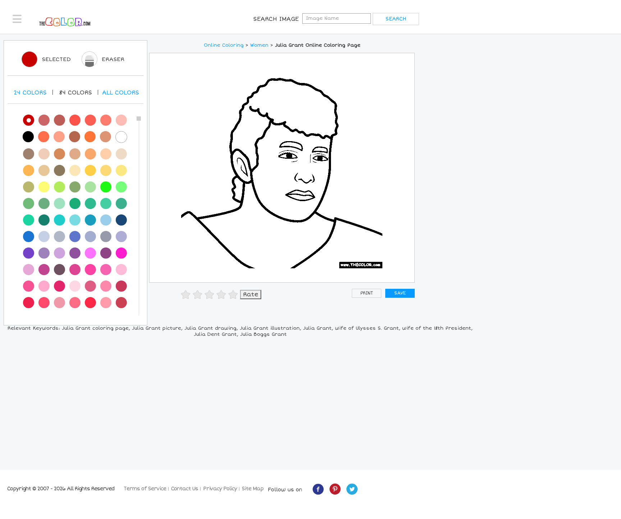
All (120, 92)
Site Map (252, 489)
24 (30, 92)
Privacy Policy (220, 489)
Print (366, 293)
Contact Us (184, 489)
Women (259, 45)
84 (75, 92)
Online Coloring (224, 45)
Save (400, 293)
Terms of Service (145, 489)
